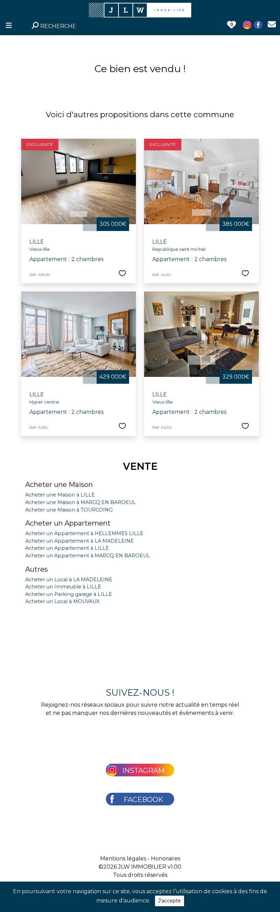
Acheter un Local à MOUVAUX (62, 601)
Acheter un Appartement (68, 523)
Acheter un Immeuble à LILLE (63, 587)
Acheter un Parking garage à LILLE (68, 594)
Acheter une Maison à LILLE (60, 495)
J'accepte (169, 901)
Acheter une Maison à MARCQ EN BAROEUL (80, 502)
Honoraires (165, 858)
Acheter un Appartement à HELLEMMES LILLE (84, 533)
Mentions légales (123, 858)
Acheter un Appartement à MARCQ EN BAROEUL (87, 556)
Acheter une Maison (59, 484)
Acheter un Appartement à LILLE (67, 548)
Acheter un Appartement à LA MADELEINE (79, 541)
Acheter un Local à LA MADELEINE (68, 579)
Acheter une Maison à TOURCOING (69, 510)
